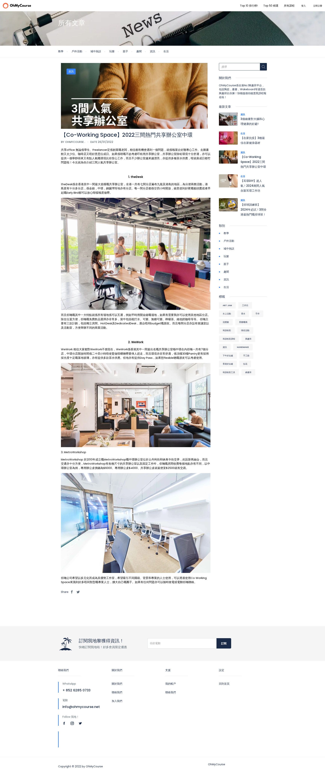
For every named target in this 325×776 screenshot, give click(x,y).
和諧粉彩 (227, 330)
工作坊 (245, 305)
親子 (125, 51)
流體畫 (226, 322)
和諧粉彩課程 (229, 338)
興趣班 (248, 338)
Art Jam (227, 305)
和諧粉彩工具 (229, 372)
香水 (243, 313)
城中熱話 (95, 51)
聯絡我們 (117, 692)
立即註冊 (317, 5)
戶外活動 (77, 51)
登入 (303, 5)
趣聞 (139, 51)
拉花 (245, 363)
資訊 (152, 51)
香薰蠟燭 (243, 322)
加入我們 (117, 701)
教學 (60, 51)
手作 (257, 313)
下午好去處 (228, 355)
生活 (166, 51)
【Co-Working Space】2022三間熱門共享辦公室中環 (253, 162)
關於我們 (117, 684)
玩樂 (112, 51)
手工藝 (246, 355)
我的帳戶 (170, 684)
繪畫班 (248, 372)
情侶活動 (245, 330)
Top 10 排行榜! (249, 6)
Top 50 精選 (270, 6)
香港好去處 (228, 363)
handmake (243, 347)
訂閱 (223, 643)
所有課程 (289, 6)
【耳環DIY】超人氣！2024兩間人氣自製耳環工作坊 (253, 186)
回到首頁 (224, 684)
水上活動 (227, 313)
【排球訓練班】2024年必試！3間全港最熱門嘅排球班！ (254, 209)
